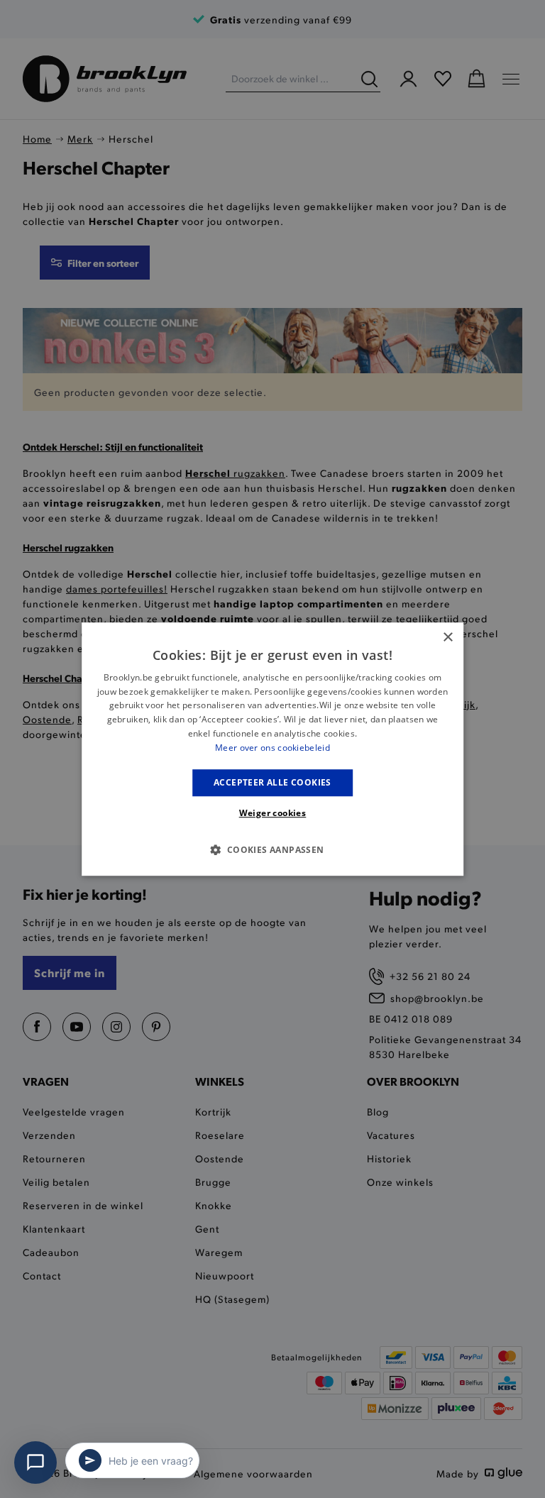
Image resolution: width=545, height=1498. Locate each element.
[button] (272, 849)
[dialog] (272, 749)
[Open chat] (35, 1462)
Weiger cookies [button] (273, 813)
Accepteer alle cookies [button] (272, 782)
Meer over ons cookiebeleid (272, 748)
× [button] (447, 637)
